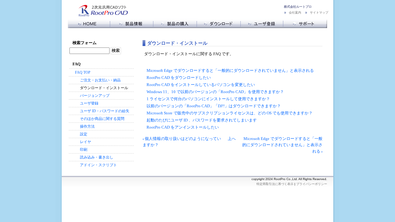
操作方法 (87, 126)
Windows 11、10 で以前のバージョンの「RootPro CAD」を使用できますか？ (215, 92)
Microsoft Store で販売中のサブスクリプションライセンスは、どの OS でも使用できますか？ (230, 113)
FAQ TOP (82, 72)
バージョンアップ (95, 95)
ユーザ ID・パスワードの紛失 (104, 111)
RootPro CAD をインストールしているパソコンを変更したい (201, 85)
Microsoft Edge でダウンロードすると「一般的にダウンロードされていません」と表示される (230, 70)
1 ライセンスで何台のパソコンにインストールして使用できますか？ (208, 99)
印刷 (83, 149)
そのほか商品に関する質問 (102, 119)
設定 (83, 134)
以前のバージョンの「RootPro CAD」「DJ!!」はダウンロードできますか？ (214, 106)
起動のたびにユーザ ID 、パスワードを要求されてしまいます (202, 120)
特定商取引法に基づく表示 (274, 184)
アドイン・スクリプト (98, 165)
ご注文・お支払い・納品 (100, 80)
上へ (232, 139)
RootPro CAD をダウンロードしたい (179, 78)
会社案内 (295, 12)
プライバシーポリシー (311, 184)
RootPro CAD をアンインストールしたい (183, 127)
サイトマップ (319, 12)
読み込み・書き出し (96, 157)
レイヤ (85, 142)
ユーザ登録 (89, 103)
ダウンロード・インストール (104, 88)
